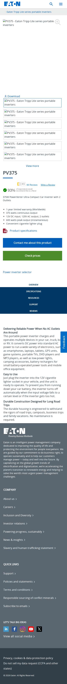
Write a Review (48, 185)
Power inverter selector (17, 272)
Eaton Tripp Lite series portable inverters (29, 11)
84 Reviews (32, 185)
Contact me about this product (33, 243)
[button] (32, 256)
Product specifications (23, 230)
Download (13, 96)
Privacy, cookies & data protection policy (28, 658)
